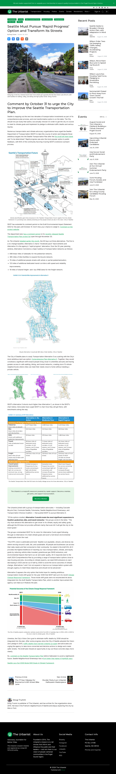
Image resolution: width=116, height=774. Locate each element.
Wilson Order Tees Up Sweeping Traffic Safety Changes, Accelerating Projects (97, 46)
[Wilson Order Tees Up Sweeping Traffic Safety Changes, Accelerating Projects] (84, 49)
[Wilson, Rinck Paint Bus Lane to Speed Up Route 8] (84, 65)
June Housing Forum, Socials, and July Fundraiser (98, 180)
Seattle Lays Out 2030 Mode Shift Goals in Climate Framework (30, 663)
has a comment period (31, 234)
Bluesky (62, 740)
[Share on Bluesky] (8, 38)
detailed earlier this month (29, 241)
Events (61, 11)
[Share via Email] (26, 38)
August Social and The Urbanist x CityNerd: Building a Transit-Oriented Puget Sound (98, 126)
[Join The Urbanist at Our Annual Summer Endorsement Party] (84, 169)
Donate (69, 11)
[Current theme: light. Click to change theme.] (107, 11)
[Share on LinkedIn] (17, 38)
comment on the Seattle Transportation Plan (26, 656)
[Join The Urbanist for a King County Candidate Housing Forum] (84, 194)
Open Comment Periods (33, 19)
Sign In (97, 12)
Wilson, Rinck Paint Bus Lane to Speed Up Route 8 (98, 63)
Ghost (63, 770)
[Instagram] (96, 7)
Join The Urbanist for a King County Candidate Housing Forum (98, 193)
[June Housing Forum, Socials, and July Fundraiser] (84, 181)
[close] (113, 3)
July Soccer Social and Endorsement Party (97, 154)
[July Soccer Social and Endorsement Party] (84, 156)
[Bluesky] (94, 7)
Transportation (36, 11)
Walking (19, 21)
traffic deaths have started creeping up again (40, 644)
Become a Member (41, 499)
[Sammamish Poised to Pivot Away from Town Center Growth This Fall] (84, 96)
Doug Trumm (12, 34)
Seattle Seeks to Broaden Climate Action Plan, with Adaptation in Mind (98, 29)
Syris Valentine (92, 35)
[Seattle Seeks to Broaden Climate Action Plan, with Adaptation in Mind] (84, 31)
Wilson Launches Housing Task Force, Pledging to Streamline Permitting (98, 78)
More (87, 11)
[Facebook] (99, 7)
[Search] (102, 11)
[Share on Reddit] (22, 38)
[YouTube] (105, 7)
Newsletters (78, 11)
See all (102, 117)
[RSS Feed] (108, 7)
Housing (47, 11)
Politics (54, 11)
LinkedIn (62, 749)
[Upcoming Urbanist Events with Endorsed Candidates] (84, 143)
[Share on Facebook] (13, 38)
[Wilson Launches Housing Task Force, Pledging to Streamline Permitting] (84, 80)
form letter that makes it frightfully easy (57, 658)
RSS (60, 755)
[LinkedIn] (102, 7)
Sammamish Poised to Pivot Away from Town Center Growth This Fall (98, 94)
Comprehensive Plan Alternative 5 (44, 359)
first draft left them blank (64, 136)
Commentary (12, 19)
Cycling (21, 19)
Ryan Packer (92, 55)
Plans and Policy (47, 19)
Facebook (63, 746)
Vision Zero (11, 21)
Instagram (63, 743)
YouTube (62, 752)
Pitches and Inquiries (93, 750)
